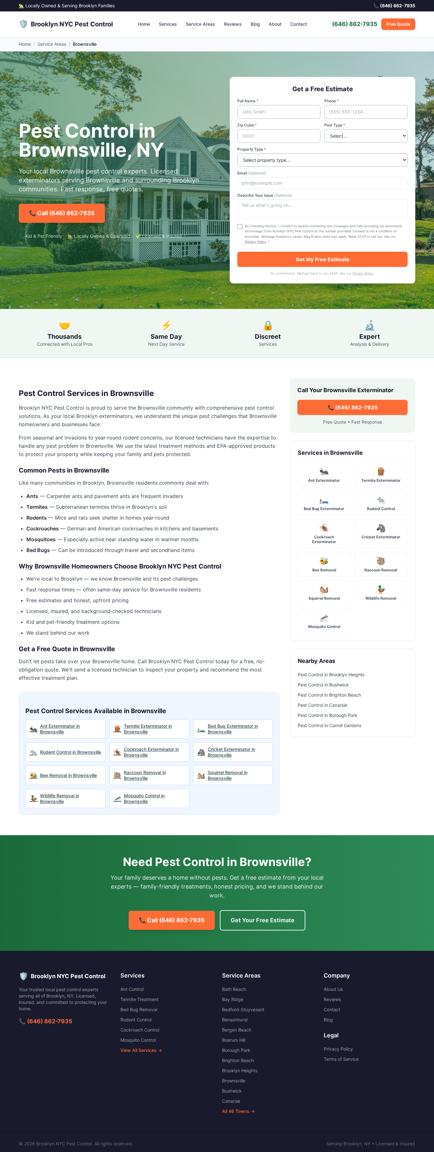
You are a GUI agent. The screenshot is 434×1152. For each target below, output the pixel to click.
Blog (255, 24)
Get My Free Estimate (322, 259)
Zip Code (247, 125)
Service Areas (200, 24)
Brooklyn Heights (239, 1070)
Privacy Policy (255, 241)
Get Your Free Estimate (263, 920)
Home (144, 24)
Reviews (233, 24)
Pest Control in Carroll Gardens (329, 725)
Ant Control (132, 989)
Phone (331, 101)
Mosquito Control (138, 1040)
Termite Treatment (139, 999)
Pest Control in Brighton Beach (329, 695)
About (275, 24)
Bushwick (232, 1091)
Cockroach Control (139, 1030)
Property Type (251, 149)
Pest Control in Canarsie (322, 705)
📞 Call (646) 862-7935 (62, 213)
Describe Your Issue (264, 195)
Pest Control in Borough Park (327, 715)
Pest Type (334, 125)
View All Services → (141, 1050)
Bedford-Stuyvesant (243, 1009)
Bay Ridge (232, 999)
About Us (333, 989)
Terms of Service (341, 1059)
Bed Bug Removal (138, 1009)
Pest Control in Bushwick (323, 684)
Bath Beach (234, 989)
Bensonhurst (235, 1019)
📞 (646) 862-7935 (352, 407)
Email (251, 173)
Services (168, 24)
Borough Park (236, 1050)
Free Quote (398, 24)
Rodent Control (136, 1019)
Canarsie (231, 1101)
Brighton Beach (238, 1060)
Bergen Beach (236, 1030)
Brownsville (233, 1080)
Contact (298, 24)
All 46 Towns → (238, 1111)
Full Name (247, 101)
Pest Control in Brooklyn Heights (331, 674)
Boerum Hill (233, 1040)
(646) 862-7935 (354, 24)
